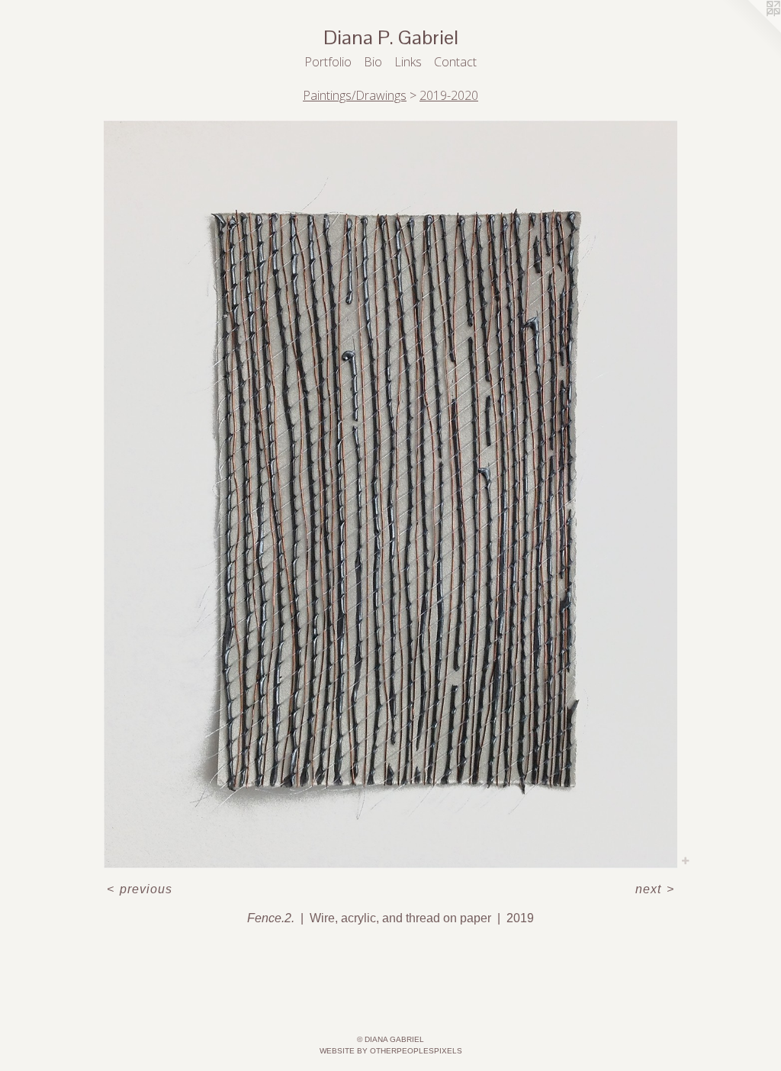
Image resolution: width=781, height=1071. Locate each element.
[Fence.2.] (391, 495)
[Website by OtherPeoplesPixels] (750, 30)
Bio (373, 61)
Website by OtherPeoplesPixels (391, 1051)
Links (408, 61)
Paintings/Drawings (355, 95)
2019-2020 (448, 95)
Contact (455, 61)
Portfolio (328, 61)
